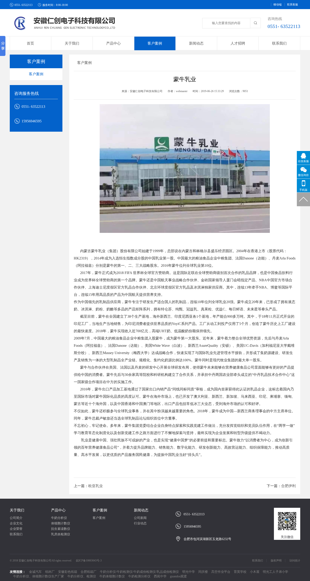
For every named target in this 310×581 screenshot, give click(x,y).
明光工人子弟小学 (275, 571)
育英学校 (240, 571)
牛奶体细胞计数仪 (112, 576)
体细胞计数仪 (60, 523)
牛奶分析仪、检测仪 (81, 576)
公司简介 (16, 518)
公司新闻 (140, 518)
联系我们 (279, 43)
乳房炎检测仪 (60, 534)
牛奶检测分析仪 (139, 576)
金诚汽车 (35, 571)
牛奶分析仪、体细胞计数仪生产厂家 (38, 576)
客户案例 (36, 74)
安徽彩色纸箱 (67, 571)
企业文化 (16, 523)
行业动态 (140, 523)
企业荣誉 (16, 529)
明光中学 (188, 571)
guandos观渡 (178, 576)
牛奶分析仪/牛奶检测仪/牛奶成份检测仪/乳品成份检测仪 (139, 571)
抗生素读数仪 (60, 529)
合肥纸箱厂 (88, 571)
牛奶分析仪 (59, 518)
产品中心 (58, 510)
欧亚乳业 (95, 486)
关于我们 (17, 510)
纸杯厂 (50, 571)
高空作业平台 (220, 571)
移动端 (277, 4)
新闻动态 (141, 510)
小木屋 (254, 571)
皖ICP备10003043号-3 (89, 560)
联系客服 (292, 4)
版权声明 (276, 560)
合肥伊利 (288, 486)
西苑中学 (160, 576)
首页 (30, 43)
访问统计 (294, 560)
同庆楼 (203, 571)
